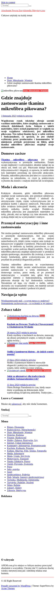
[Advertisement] (27, 46)
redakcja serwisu (24, 116)
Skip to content (8, 2)
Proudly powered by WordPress (16, 586)
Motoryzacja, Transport (18, 459)
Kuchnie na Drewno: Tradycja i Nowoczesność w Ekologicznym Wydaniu (30, 325)
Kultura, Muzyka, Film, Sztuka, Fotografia (26, 451)
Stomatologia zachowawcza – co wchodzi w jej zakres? (27, 303)
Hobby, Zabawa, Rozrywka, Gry (22, 440)
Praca (9, 466)
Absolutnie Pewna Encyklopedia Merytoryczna (23, 10)
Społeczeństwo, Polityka (18, 474)
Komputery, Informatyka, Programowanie (26, 445)
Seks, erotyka (13, 469)
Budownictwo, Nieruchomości (21, 429)
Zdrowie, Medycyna (16, 490)
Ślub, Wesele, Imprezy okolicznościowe (25, 477)
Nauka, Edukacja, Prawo (18, 461)
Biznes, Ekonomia (15, 427)
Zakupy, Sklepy (14, 488)
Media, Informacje (15, 453)
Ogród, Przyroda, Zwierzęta (20, 464)
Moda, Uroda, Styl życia (18, 456)
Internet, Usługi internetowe (20, 443)
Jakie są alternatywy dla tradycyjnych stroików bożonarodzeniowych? (26, 377)
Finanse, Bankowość (16, 437)
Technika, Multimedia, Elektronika (23, 480)
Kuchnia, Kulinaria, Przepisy (20, 448)
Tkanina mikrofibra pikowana (19, 159)
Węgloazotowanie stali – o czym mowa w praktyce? (25, 301)
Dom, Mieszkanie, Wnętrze (35, 90)
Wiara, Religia (13, 485)
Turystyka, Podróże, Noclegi (20, 482)
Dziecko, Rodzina (15, 435)
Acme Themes (8, 588)
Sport (9, 472)
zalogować (16, 404)
